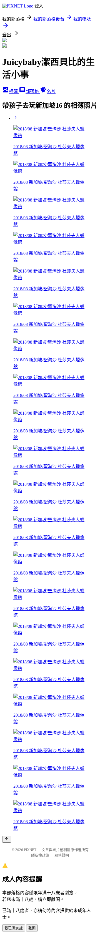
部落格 (33, 91)
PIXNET (30, 850)
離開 (32, 928)
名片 (51, 91)
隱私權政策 (40, 855)
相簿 (14, 91)
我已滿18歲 (13, 928)
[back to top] (6, 839)
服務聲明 (61, 855)
